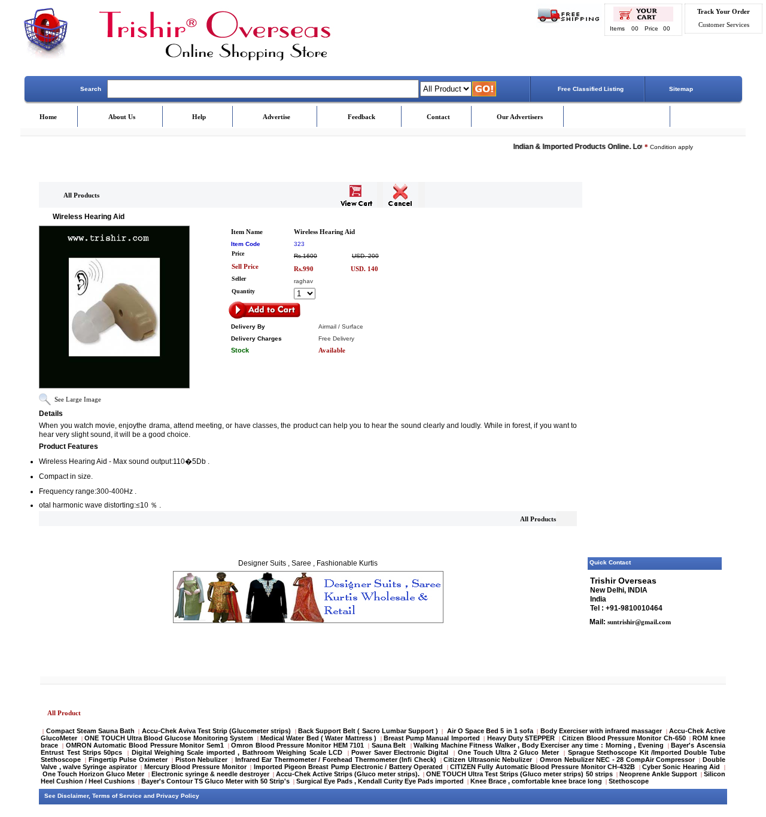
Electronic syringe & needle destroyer (210, 773)
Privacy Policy (177, 795)
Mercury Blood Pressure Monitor (195, 766)
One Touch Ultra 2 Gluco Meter (508, 752)
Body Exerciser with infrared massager (601, 730)
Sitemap (681, 89)
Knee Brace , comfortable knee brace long (536, 781)
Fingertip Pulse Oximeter (128, 759)
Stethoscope (629, 781)
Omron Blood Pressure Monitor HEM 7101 (297, 745)
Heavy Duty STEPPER (521, 738)
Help (199, 116)
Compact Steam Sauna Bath (90, 730)
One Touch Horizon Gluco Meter (94, 773)
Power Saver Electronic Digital (399, 752)
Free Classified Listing (591, 89)
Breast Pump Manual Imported (432, 738)
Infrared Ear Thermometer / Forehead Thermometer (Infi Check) (335, 759)
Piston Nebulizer (201, 759)
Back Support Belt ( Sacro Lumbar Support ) (368, 730)
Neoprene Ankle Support (658, 773)
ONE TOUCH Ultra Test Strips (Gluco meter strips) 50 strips (519, 773)
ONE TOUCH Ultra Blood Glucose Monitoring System (168, 738)
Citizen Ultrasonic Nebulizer (487, 759)
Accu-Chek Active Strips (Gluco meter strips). (348, 773)
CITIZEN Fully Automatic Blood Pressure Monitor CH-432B (542, 766)
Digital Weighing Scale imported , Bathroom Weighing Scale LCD (237, 752)
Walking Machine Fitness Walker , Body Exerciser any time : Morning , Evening (539, 745)
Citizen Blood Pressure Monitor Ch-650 (623, 738)
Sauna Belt (390, 745)
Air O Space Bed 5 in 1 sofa (490, 730)
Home (48, 116)
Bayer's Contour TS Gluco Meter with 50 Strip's (215, 781)
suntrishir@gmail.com (638, 621)
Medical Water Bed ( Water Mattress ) (318, 738)
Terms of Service (117, 795)
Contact (438, 116)
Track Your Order (723, 11)
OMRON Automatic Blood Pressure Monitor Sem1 (145, 745)
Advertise (276, 116)
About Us (121, 116)
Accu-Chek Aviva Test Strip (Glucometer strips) (216, 730)
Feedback (361, 116)
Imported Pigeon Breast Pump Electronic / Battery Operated (349, 766)
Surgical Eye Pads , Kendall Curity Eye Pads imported (380, 781)
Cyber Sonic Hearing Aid (681, 766)
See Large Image (77, 399)
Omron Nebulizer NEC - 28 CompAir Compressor (617, 759)
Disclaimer (73, 795)
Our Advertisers (520, 116)
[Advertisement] (655, 372)
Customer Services (723, 24)
